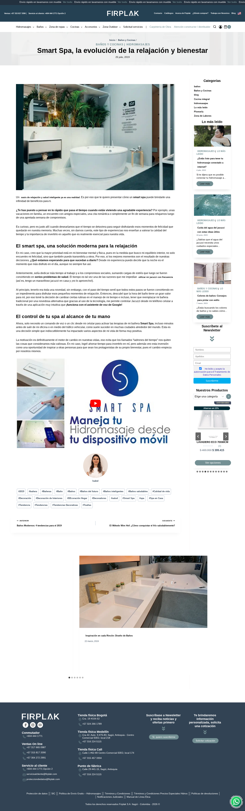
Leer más (206, 184)
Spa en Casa (156, 498)
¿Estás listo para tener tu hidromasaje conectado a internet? (210, 162)
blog (196, 95)
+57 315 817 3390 (15, 13)
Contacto (158, 13)
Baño (59, 491)
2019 (21, 491)
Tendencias (41, 505)
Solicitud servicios (133, 26)
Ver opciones (213, 462)
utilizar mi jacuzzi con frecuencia (155, 277)
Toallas (87, 505)
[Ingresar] (220, 27)
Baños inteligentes (113, 491)
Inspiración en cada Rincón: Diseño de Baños (109, 636)
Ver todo (37, 2)
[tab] (69, 677)
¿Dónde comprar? (200, 13)
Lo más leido (201, 107)
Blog (234, 13)
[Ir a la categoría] (228, 396)
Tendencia (24, 505)
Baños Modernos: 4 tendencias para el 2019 (39, 523)
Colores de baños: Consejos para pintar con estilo (211, 298)
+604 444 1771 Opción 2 (47, 13)
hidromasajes (138, 44)
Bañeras (46, 491)
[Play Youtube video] (95, 403)
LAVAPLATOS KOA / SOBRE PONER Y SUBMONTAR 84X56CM (212, 445)
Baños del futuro (89, 491)
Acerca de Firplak (182, 13)
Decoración (24, 498)
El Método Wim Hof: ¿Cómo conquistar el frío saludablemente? (142, 523)
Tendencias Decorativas (65, 505)
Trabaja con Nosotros (220, 13)
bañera (33, 491)
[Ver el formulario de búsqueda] (214, 27)
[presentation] (212, 136)
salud (114, 498)
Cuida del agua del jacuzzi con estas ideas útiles (211, 229)
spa (141, 498)
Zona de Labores (202, 116)
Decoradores (99, 498)
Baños (71, 491)
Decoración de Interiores (49, 498)
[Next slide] (225, 436)
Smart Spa (128, 498)
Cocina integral (202, 99)
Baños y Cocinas (109, 44)
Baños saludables (138, 491)
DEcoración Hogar (77, 498)
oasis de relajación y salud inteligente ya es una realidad (50, 197)
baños (197, 86)
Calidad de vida (161, 491)
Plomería (198, 111)
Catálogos (168, 13)
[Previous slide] (198, 436)
